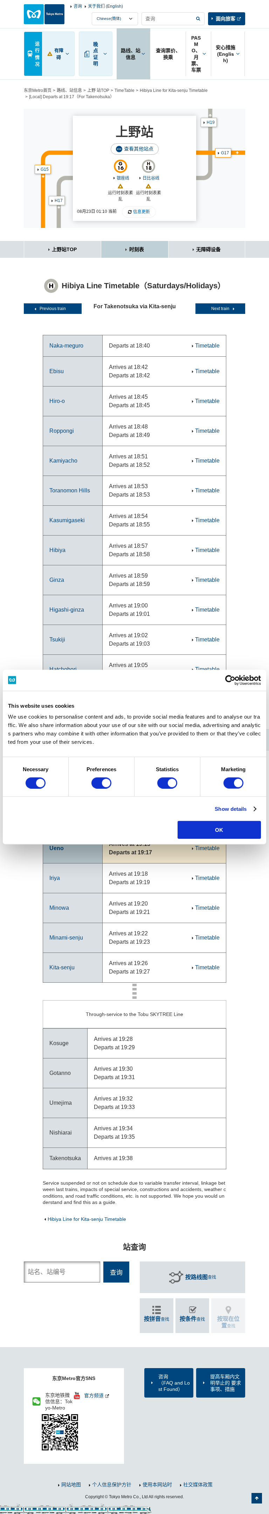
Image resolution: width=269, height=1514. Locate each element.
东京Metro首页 (37, 90)
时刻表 (136, 249)
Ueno (56, 848)
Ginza (56, 580)
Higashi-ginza (66, 610)
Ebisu (56, 371)
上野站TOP (64, 249)
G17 (225, 152)
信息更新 (141, 211)
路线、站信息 (69, 90)
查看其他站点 (138, 149)
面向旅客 (225, 18)
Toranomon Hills (69, 490)
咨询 (78, 6)
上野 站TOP (98, 90)
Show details (231, 809)
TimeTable (124, 90)
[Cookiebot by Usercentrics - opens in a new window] (230, 680)
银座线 (123, 178)
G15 (45, 169)
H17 (59, 200)
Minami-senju (66, 938)
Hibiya (57, 550)
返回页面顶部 (256, 1498)
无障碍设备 (208, 249)
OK (219, 830)
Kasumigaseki (67, 520)
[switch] (101, 782)
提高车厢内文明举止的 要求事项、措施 (225, 1383)
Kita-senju (62, 967)
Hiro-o (57, 401)
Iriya (54, 878)
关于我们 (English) (105, 6)
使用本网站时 (157, 1484)
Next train (220, 308)
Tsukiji (57, 639)
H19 (211, 122)
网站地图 (71, 1484)
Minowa (59, 908)
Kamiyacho (63, 461)
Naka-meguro (66, 346)
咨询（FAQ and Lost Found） (174, 1383)
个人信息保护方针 (111, 1484)
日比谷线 (151, 178)
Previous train (53, 308)
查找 (200, 1277)
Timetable (207, 346)
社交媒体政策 (198, 1484)
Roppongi (61, 431)
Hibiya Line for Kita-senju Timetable (174, 90)
